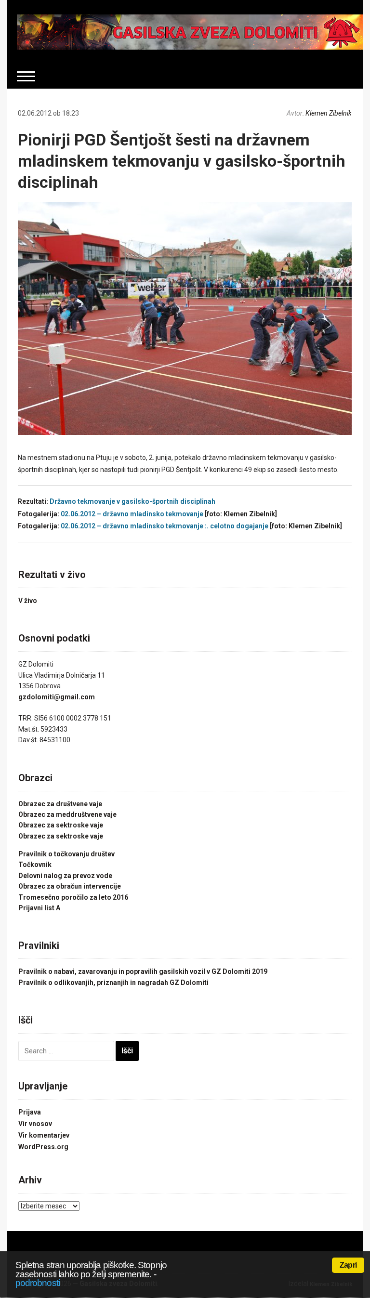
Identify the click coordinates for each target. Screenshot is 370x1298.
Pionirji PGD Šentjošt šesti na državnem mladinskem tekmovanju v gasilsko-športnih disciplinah (181, 161)
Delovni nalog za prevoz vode (65, 875)
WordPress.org (43, 1147)
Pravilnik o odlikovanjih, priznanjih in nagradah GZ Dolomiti (113, 982)
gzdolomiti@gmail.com (56, 697)
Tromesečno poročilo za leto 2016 (73, 897)
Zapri (348, 1265)
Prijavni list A (39, 908)
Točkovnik (35, 864)
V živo (27, 600)
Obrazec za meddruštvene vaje (67, 814)
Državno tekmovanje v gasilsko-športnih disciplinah (132, 501)
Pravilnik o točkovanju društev (66, 854)
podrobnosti (37, 1283)
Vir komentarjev (43, 1135)
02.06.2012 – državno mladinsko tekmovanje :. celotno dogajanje (164, 526)
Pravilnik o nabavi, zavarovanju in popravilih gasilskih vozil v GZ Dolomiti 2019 (142, 971)
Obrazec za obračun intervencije (69, 886)
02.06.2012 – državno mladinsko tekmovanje (132, 514)
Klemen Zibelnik (328, 113)
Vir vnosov (35, 1124)
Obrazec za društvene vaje (60, 804)
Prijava (29, 1112)
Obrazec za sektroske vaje (60, 825)
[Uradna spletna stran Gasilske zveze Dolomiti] (189, 31)
